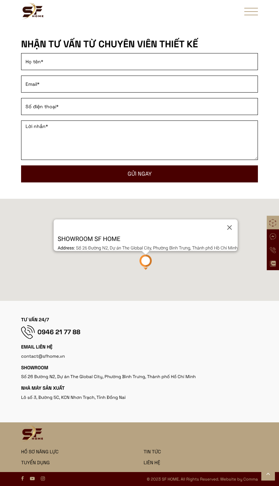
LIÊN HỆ (152, 463)
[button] (145, 262)
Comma (250, 479)
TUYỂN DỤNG (35, 463)
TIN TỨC (152, 452)
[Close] (229, 227)
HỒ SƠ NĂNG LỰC (40, 452)
